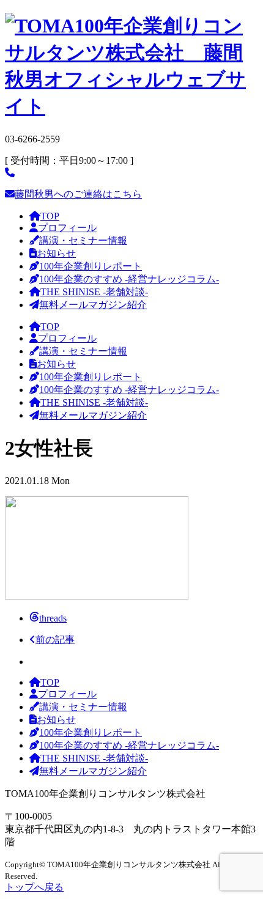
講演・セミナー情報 (83, 240)
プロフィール (67, 227)
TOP (49, 216)
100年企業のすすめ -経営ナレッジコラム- (129, 279)
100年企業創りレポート (90, 266)
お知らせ (56, 253)
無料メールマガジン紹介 (93, 304)
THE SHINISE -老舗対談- (94, 292)
